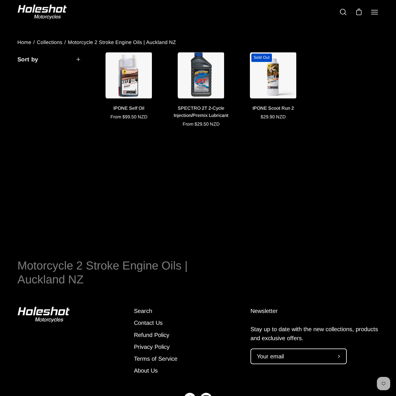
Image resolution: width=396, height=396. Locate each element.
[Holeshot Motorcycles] (42, 12)
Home (24, 42)
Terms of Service (155, 358)
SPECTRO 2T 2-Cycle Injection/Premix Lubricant (201, 112)
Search (143, 311)
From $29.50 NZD (201, 124)
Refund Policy (151, 335)
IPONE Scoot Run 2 (273, 108)
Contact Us (148, 323)
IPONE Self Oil (128, 108)
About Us (146, 370)
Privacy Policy (152, 347)
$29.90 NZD (273, 116)
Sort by (27, 59)
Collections (49, 42)
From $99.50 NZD (129, 116)
